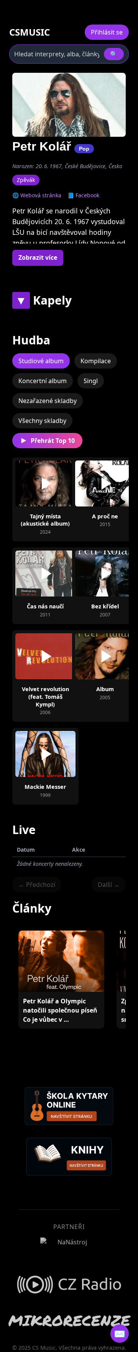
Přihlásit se (107, 32)
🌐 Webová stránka (36, 195)
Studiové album (41, 361)
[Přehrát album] (45, 483)
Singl (91, 381)
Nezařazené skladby (47, 401)
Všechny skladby (42, 420)
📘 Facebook (83, 195)
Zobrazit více (37, 257)
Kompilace (95, 361)
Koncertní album (42, 381)
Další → (109, 884)
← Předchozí (36, 884)
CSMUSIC (29, 32)
